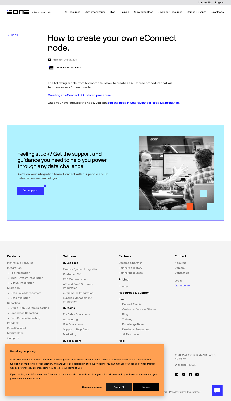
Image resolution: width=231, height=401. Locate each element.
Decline (146, 387)
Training (124, 12)
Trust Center (193, 392)
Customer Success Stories (139, 309)
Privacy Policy (177, 392)
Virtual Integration (22, 283)
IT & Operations (73, 324)
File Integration (20, 273)
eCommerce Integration (78, 293)
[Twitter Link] (183, 375)
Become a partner (130, 263)
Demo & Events (132, 304)
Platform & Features (20, 263)
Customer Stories (95, 12)
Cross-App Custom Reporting (30, 308)
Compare (13, 338)
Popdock (13, 323)
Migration (13, 288)
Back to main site (42, 12)
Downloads (217, 12)
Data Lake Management (26, 293)
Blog (112, 12)
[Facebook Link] (190, 375)
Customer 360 (72, 274)
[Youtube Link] (197, 375)
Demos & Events (196, 12)
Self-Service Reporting (25, 318)
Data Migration (20, 298)
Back (14, 35)
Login (218, 2)
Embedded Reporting (24, 313)
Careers (180, 268)
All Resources (72, 12)
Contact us (182, 273)
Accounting (70, 319)
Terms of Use (75, 367)
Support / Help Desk (76, 329)
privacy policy (97, 363)
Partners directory (130, 268)
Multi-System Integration (27, 278)
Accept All (119, 387)
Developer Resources (170, 12)
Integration (14, 268)
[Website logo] (18, 12)
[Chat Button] (217, 390)
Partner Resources (131, 273)
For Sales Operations (76, 314)
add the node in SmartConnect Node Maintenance (143, 102)
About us (180, 263)
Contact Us (204, 2)
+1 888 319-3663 (185, 365)
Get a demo (182, 285)
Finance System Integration (80, 269)
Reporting (13, 303)
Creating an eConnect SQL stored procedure (79, 95)
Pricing (123, 286)
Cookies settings (92, 387)
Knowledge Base (143, 12)
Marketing (69, 334)
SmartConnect (16, 328)
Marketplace (15, 333)
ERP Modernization (75, 279)
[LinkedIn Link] (177, 375)
